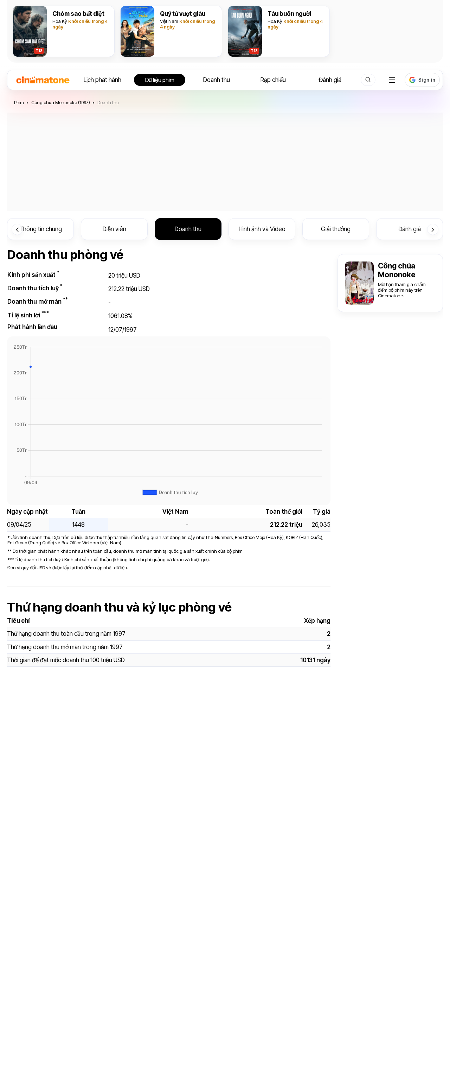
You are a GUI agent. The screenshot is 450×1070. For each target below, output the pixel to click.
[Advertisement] (225, 162)
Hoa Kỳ (59, 21)
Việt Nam (169, 21)
